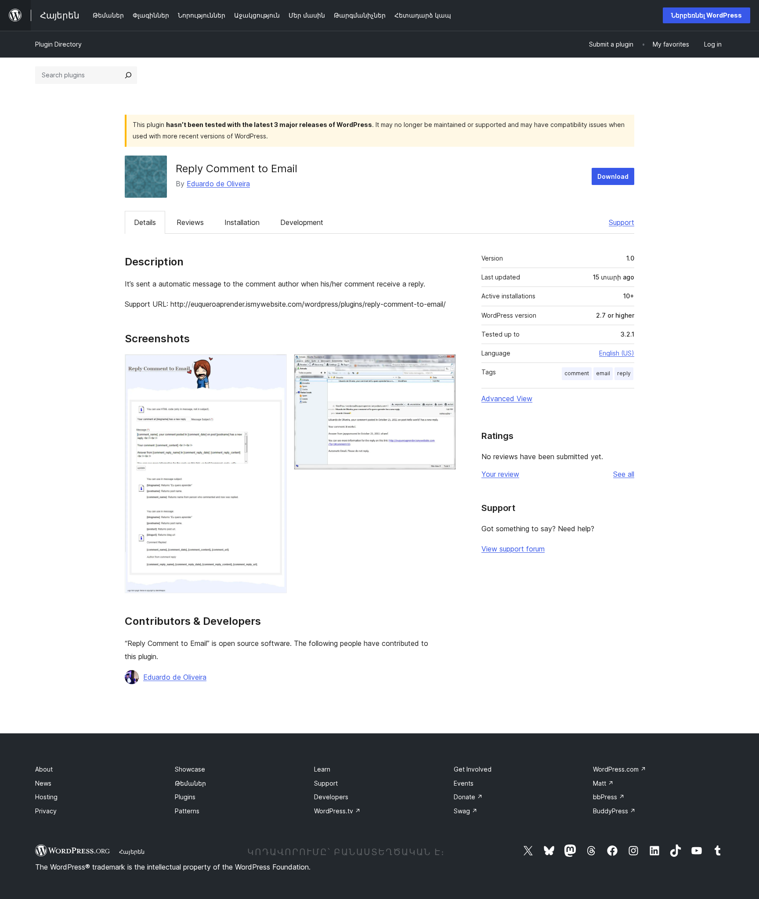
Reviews (190, 222)
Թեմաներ (190, 783)
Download (613, 176)
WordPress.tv (337, 811)
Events (463, 783)
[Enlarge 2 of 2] (444, 366)
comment (576, 373)
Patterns (187, 811)
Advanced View (506, 398)
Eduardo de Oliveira (218, 183)
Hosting (46, 797)
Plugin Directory (58, 44)
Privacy (46, 811)
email (603, 373)
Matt (603, 783)
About (44, 769)
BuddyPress (614, 811)
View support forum (513, 548)
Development (301, 222)
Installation (242, 222)
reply (624, 373)
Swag (465, 811)
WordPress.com (619, 769)
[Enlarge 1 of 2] (275, 366)
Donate (468, 797)
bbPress (609, 797)
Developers (331, 797)
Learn (322, 769)
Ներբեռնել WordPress (706, 15)
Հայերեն (132, 851)
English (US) (616, 353)
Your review (500, 474)
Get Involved (473, 769)
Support (621, 222)
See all (623, 474)
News (43, 783)
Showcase (190, 769)
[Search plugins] (128, 75)
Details (145, 222)
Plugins (185, 797)
